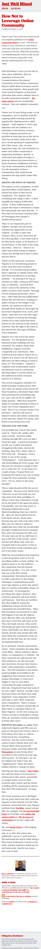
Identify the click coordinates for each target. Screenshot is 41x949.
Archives (16, 8)
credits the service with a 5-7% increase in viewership (18, 817)
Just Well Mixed (17, 3)
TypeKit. (11, 902)
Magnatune (7, 752)
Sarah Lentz (15, 827)
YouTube (20, 808)
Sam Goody (33, 771)
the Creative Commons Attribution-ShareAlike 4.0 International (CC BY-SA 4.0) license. (20, 890)
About (5, 8)
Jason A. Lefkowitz (7, 874)
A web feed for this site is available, (18, 896)
